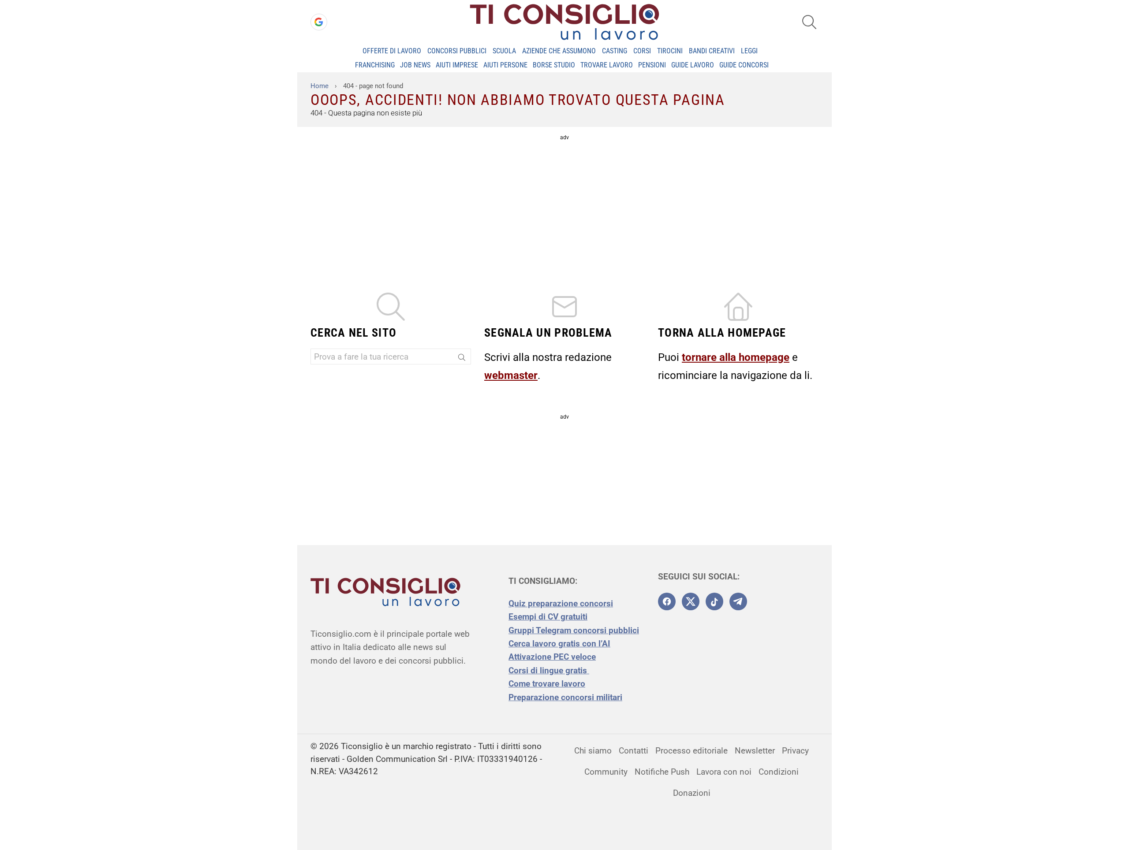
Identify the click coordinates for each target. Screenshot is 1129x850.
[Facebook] (667, 601)
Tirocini (670, 51)
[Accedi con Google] (318, 22)
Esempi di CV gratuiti (547, 617)
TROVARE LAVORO (606, 65)
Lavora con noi (723, 772)
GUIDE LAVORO (692, 65)
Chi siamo (593, 751)
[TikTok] (714, 601)
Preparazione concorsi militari (565, 697)
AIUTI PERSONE (505, 65)
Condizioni (779, 772)
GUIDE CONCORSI (744, 65)
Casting (614, 51)
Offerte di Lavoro (392, 51)
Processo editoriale (691, 751)
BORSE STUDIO (554, 65)
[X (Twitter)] (690, 601)
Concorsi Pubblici (456, 51)
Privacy (795, 751)
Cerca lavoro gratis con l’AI (559, 643)
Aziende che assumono (559, 51)
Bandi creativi (712, 51)
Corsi (642, 51)
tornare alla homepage (735, 357)
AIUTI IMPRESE (457, 65)
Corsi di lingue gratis (548, 670)
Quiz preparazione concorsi (560, 603)
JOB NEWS (415, 65)
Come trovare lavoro (546, 684)
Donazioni (691, 793)
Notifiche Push (662, 772)
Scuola (504, 51)
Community (606, 772)
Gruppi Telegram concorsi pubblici (573, 630)
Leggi (749, 51)
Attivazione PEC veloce (552, 657)
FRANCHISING (375, 65)
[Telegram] (738, 601)
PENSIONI (652, 65)
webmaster (511, 375)
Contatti (633, 751)
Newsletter (755, 751)
